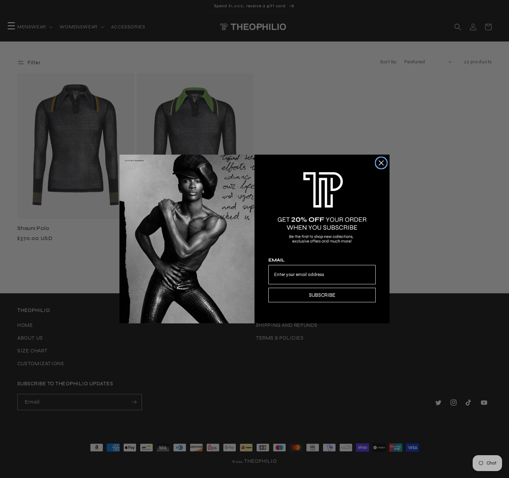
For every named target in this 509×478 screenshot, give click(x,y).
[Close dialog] (381, 162)
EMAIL (276, 260)
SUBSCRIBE (322, 295)
